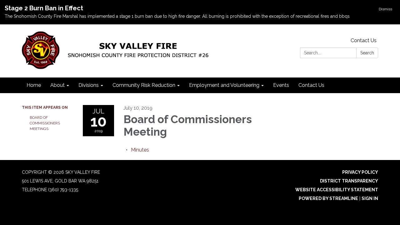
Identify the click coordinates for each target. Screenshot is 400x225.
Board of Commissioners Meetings (45, 123)
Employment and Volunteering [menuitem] (224, 85)
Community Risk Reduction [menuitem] (143, 85)
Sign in (370, 198)
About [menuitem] (57, 85)
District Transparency (349, 180)
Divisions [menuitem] (88, 85)
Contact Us (364, 40)
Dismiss (385, 9)
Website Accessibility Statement (336, 189)
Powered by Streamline (328, 198)
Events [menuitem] (281, 85)
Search (367, 52)
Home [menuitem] (34, 85)
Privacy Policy (360, 172)
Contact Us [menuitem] (311, 85)
